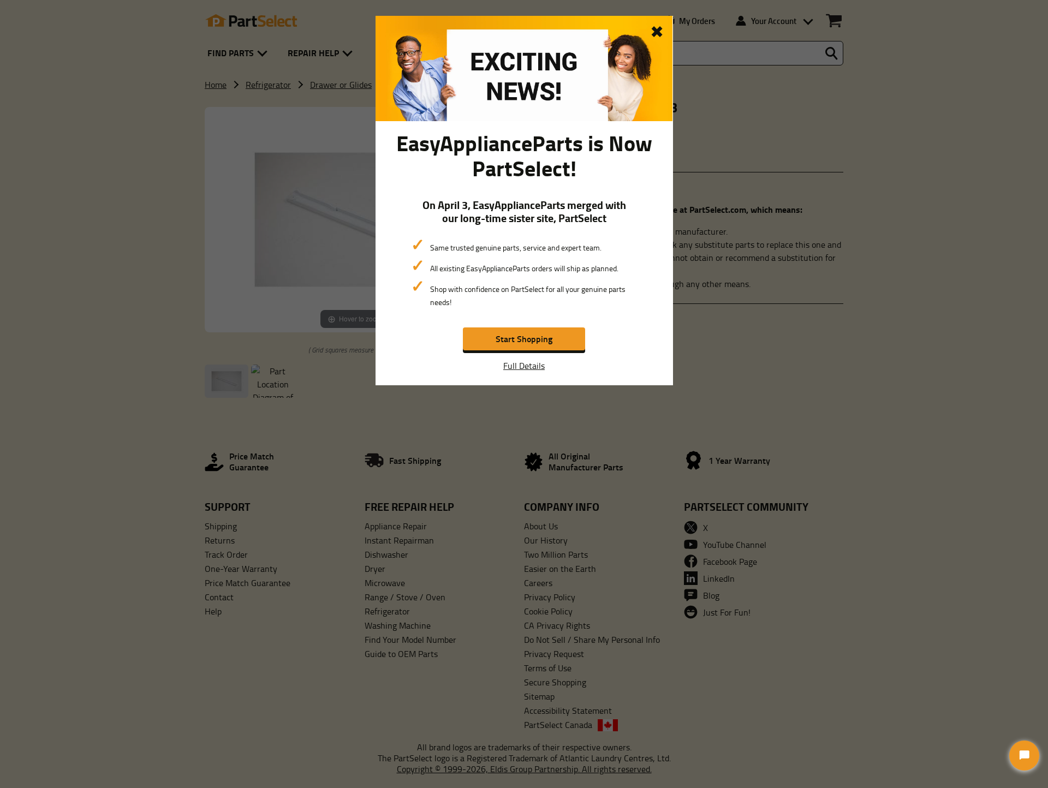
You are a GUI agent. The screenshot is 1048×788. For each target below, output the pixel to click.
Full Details (524, 366)
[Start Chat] (1024, 756)
